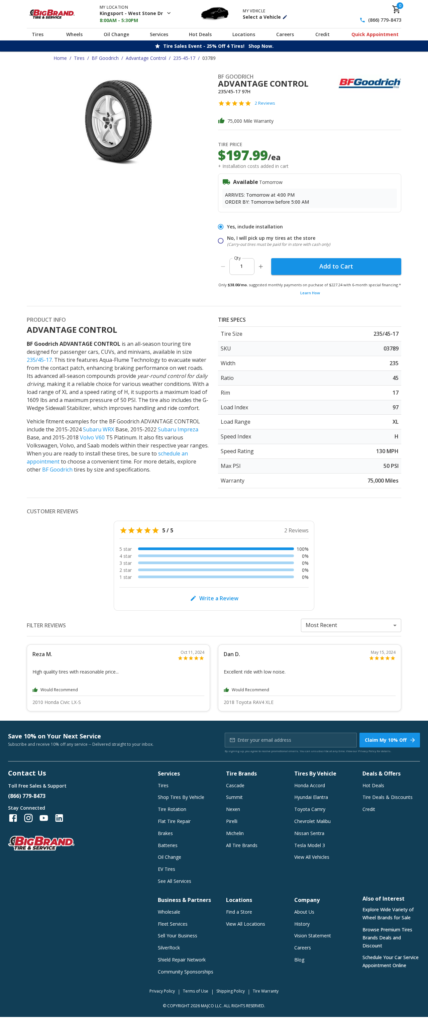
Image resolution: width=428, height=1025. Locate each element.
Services (159, 34)
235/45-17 (39, 360)
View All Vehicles (311, 857)
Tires (37, 34)
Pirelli (231, 821)
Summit (234, 797)
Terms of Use (195, 991)
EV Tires (166, 869)
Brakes (165, 833)
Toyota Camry (309, 809)
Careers (285, 34)
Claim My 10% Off (386, 740)
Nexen (233, 809)
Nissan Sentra (309, 833)
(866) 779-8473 (384, 20)
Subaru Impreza (178, 429)
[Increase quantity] (261, 267)
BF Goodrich (105, 58)
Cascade (235, 785)
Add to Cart (336, 266)
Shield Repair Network (182, 959)
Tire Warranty (266, 991)
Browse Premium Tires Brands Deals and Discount (387, 937)
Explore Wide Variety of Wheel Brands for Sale (388, 913)
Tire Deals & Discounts (387, 797)
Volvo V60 (92, 437)
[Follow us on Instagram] (28, 818)
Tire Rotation (172, 809)
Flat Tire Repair (174, 821)
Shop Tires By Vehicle (181, 797)
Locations (243, 34)
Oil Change (116, 34)
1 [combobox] (241, 266)
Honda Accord (309, 785)
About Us (304, 912)
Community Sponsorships (185, 971)
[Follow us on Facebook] (13, 818)
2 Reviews (265, 103)
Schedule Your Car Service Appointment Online (390, 961)
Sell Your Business (177, 935)
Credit (322, 34)
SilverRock (169, 947)
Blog (299, 959)
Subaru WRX (98, 429)
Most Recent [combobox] (321, 625)
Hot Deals (200, 34)
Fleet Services (173, 924)
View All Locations (245, 924)
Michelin (235, 833)
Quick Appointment (375, 34)
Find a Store (239, 912)
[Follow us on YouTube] (44, 818)
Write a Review (218, 598)
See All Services (174, 881)
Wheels (74, 34)
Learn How (310, 292)
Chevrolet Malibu (312, 821)
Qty (237, 258)
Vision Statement (312, 935)
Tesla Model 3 (309, 845)
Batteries (168, 845)
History (302, 924)
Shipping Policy (230, 991)
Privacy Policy (367, 751)
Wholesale (169, 912)
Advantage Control (146, 58)
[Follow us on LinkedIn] (59, 818)
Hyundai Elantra (311, 797)
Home (60, 58)
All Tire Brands (241, 845)
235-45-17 (184, 58)
